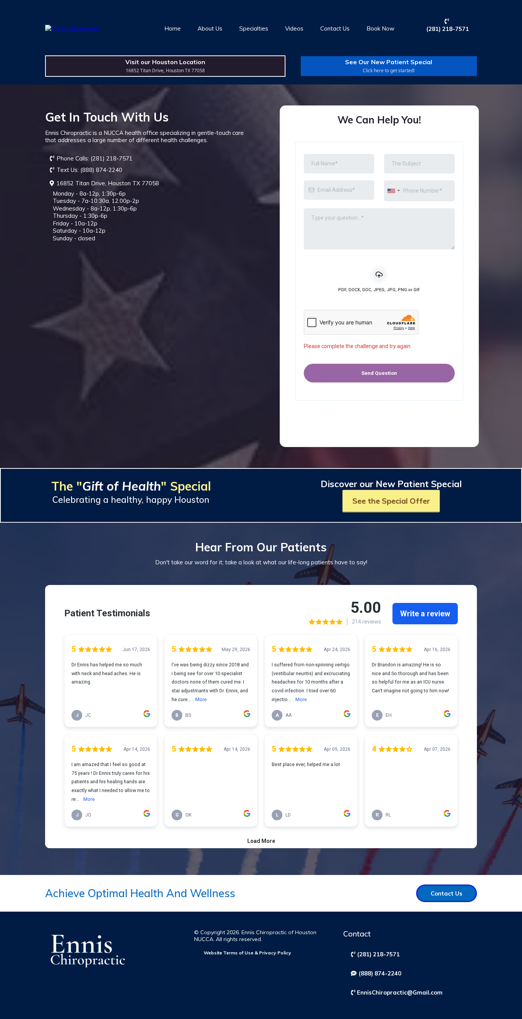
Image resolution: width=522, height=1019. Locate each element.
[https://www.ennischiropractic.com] (72, 28)
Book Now (380, 28)
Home (172, 28)
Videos (294, 28)
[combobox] (393, 191)
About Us (210, 28)
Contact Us (335, 28)
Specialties (253, 28)
